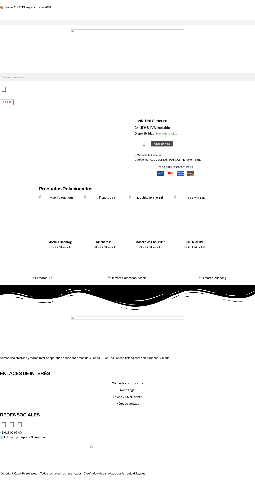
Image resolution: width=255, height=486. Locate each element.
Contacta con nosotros (127, 383)
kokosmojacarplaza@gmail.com (25, 437)
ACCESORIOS (159, 159)
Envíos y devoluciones (127, 396)
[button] (127, 22)
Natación (187, 159)
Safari (198, 159)
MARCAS (174, 159)
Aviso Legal (127, 390)
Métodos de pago (127, 403)
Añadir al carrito (162, 143)
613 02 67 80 (13, 432)
